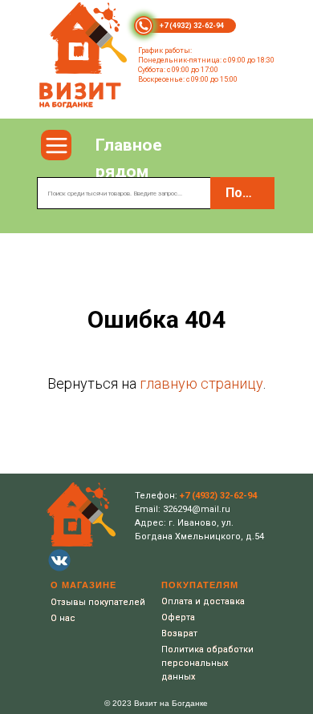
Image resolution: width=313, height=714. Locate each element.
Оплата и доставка (203, 601)
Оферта (178, 617)
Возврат (179, 633)
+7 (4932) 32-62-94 (192, 26)
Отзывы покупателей (98, 602)
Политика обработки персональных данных (207, 663)
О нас (63, 618)
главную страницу (201, 383)
